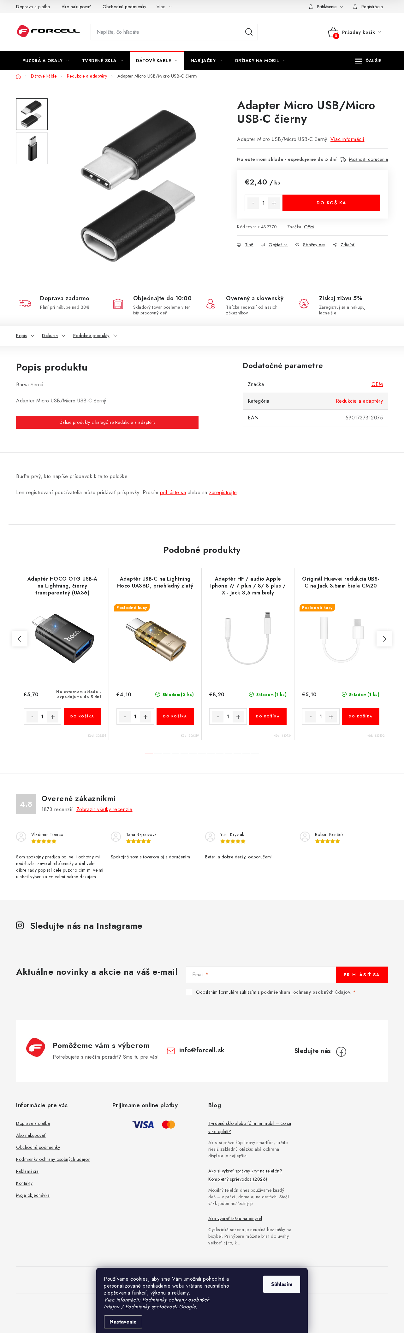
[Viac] (368, 60)
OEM (309, 227)
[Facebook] (341, 1052)
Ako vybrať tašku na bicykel (235, 1218)
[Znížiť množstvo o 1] (253, 203)
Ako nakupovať (76, 6)
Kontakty (24, 1183)
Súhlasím (281, 1284)
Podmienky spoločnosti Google (160, 1306)
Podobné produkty (91, 335)
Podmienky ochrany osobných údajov (53, 1159)
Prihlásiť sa (362, 975)
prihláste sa (173, 492)
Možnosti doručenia (368, 159)
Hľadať (249, 32)
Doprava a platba (33, 6)
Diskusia (50, 335)
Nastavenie (123, 1321)
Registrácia (372, 6)
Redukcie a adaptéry (359, 401)
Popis (21, 335)
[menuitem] (45, 60)
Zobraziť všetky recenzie (104, 809)
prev (19, 638)
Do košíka (332, 203)
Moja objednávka (33, 1195)
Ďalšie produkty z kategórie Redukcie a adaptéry (107, 422)
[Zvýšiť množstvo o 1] (274, 203)
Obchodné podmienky (124, 6)
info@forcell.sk (202, 1050)
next (384, 638)
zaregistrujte (223, 492)
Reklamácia (27, 1171)
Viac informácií (347, 139)
